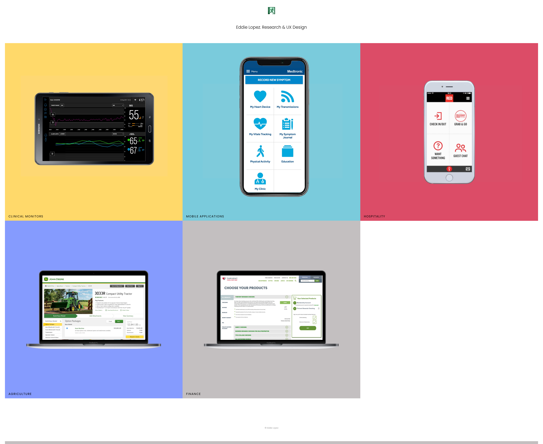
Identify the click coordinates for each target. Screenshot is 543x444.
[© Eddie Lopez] (271, 442)
